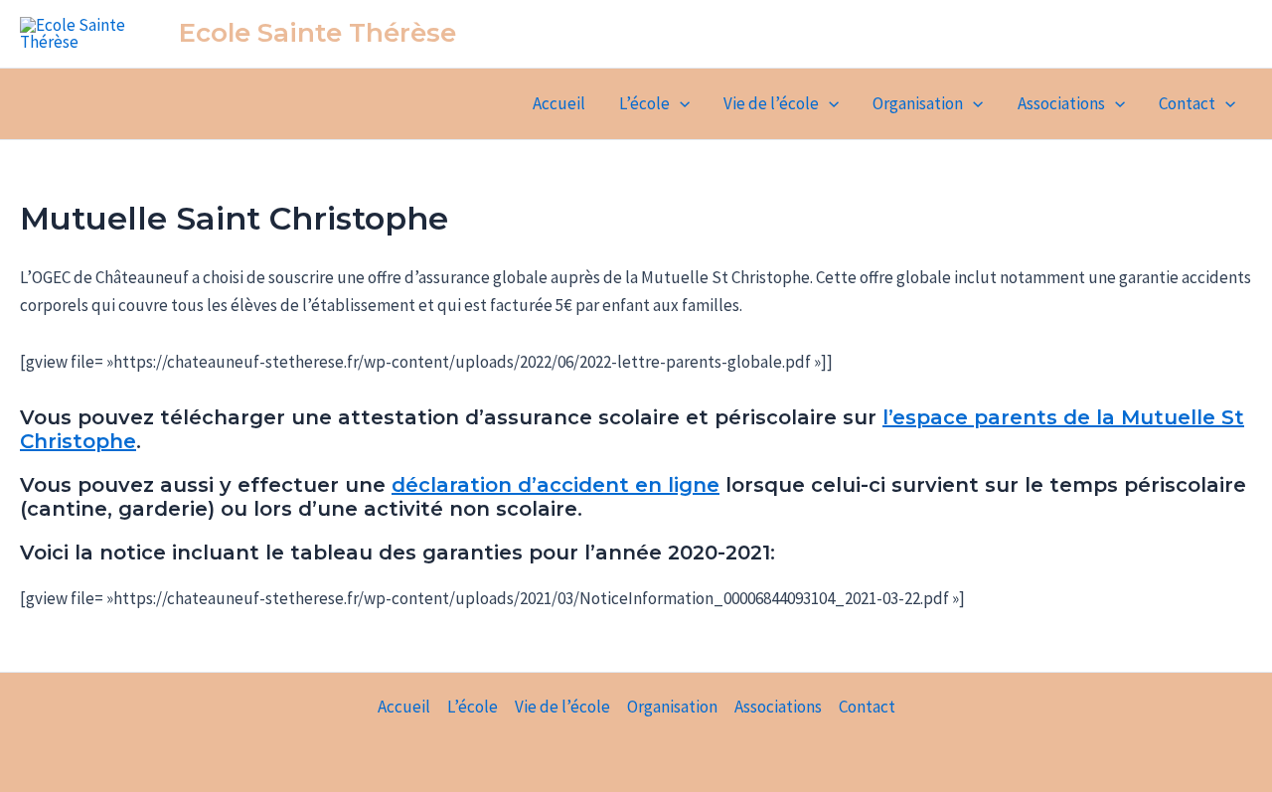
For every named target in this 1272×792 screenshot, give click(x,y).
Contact (1187, 103)
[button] (680, 104)
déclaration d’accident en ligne (555, 485)
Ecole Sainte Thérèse (317, 33)
